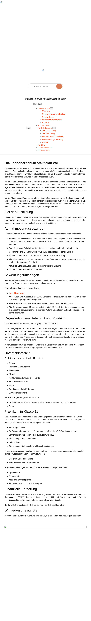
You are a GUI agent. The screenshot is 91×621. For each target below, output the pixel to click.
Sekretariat (20, 582)
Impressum (55, 567)
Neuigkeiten (39, 575)
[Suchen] (59, 86)
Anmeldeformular (16, 293)
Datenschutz (56, 572)
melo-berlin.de (16, 563)
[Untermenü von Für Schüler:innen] (53, 128)
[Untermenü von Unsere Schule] (51, 108)
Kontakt (37, 587)
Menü (28, 128)
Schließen (37, 104)
